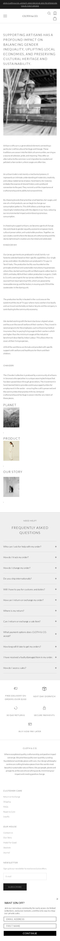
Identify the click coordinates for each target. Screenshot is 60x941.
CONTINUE (30, 933)
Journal (6, 852)
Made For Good (9, 842)
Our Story (7, 837)
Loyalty (6, 816)
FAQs (5, 806)
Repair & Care (9, 811)
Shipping (7, 801)
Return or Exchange (11, 796)
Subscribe (15, 887)
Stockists (7, 847)
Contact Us (8, 832)
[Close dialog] (57, 898)
